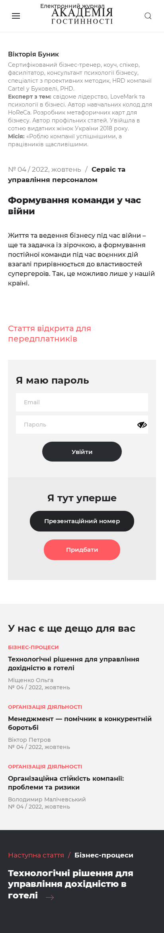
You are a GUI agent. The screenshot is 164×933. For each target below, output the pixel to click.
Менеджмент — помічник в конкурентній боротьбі (80, 723)
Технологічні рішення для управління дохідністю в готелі (73, 664)
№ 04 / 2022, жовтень (44, 169)
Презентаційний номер (82, 521)
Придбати (82, 549)
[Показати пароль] (142, 425)
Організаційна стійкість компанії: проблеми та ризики (66, 783)
